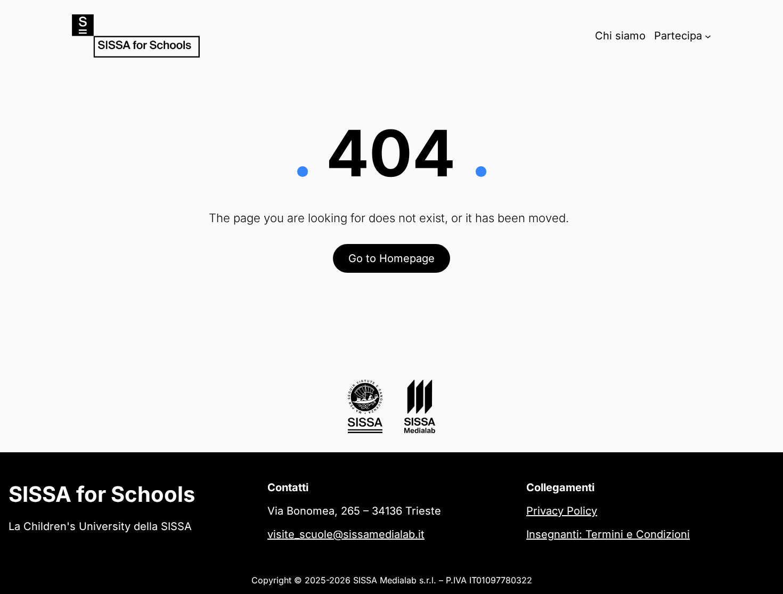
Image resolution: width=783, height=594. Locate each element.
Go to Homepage (391, 258)
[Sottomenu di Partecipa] (708, 35)
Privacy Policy (561, 511)
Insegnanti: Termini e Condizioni (608, 534)
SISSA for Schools (102, 494)
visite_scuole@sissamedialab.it (346, 534)
